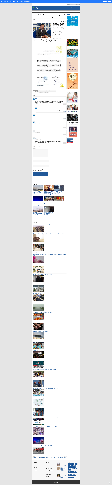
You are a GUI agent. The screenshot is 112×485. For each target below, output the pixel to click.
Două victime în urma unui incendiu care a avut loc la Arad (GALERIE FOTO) (59, 192)
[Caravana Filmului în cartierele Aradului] (38, 354)
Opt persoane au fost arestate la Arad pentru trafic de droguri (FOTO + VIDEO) (48, 213)
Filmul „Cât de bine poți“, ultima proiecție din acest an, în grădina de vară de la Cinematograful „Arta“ (46, 417)
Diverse (60, 10)
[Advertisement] (49, 180)
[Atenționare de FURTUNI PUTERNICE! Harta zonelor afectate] (38, 335)
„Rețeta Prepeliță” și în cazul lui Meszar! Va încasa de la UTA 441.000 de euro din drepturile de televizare (46, 426)
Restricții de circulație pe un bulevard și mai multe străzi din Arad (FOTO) (59, 203)
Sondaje (56, 10)
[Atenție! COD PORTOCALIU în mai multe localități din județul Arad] (38, 307)
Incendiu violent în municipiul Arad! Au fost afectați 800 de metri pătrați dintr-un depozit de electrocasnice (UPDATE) (49, 193)
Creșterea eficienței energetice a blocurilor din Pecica (40, 252)
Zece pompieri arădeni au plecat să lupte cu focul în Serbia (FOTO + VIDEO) (42, 445)
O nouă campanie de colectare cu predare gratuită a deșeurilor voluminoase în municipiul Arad (48, 203)
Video (68, 10)
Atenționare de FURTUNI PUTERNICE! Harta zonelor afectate (37, 192)
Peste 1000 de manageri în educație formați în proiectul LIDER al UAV (42, 243)
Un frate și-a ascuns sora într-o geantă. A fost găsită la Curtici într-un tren (58, 457)
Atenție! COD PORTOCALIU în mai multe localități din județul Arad (41, 302)
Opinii (53, 10)
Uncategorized (74, 475)
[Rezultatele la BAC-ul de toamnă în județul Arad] (38, 412)
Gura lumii (64, 10)
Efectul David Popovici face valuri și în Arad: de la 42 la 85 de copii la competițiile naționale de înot (45, 388)
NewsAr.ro (57, 482)
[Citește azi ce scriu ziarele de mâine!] (36, 8)
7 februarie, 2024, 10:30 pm (38, 139)
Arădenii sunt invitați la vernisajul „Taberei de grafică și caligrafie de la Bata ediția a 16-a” (44, 264)
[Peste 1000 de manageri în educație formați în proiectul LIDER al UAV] (38, 247)
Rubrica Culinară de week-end (72, 471)
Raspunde (65, 104)
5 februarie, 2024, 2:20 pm (37, 123)
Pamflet (70, 469)
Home (34, 10)
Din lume (49, 10)
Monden (73, 468)
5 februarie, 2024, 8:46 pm (37, 132)
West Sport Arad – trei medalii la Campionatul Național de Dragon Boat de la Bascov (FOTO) (44, 369)
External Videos (73, 466)
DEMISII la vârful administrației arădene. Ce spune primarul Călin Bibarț (42, 283)
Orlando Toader (49, 21)
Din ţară (45, 10)
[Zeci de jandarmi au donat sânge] (38, 297)
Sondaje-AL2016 (75, 472)
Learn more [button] (28, 1)
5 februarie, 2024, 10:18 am (38, 99)
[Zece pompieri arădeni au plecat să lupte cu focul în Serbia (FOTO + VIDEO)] (38, 450)
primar (48, 92)
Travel (73, 474)
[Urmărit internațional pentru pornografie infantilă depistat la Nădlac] (38, 326)
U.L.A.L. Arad (72, 10)
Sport (41, 10)
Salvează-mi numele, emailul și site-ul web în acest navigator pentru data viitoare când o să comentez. (40, 170)
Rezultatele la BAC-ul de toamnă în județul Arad (39, 407)
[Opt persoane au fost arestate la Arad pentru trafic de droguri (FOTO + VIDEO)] (38, 278)
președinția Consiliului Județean (42, 92)
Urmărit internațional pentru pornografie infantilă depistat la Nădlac (42, 321)
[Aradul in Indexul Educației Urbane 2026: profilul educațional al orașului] (38, 402)
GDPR (76, 10)
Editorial (70, 466)
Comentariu (34, 148)
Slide (40, 21)
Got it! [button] (107, 1)
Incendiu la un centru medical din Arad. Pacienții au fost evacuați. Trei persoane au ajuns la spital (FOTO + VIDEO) (47, 436)
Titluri (44, 21)
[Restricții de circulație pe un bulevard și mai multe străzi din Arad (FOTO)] (38, 316)
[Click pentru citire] (38, 188)
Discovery (72, 465)
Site (33, 164)
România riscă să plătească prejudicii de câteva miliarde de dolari (41, 457)
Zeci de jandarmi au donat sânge (37, 293)
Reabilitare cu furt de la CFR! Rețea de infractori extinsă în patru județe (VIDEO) (37, 213)
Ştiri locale (37, 10)
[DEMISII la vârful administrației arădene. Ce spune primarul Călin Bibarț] (38, 288)
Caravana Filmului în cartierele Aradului (38, 350)
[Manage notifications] (109, 482)
